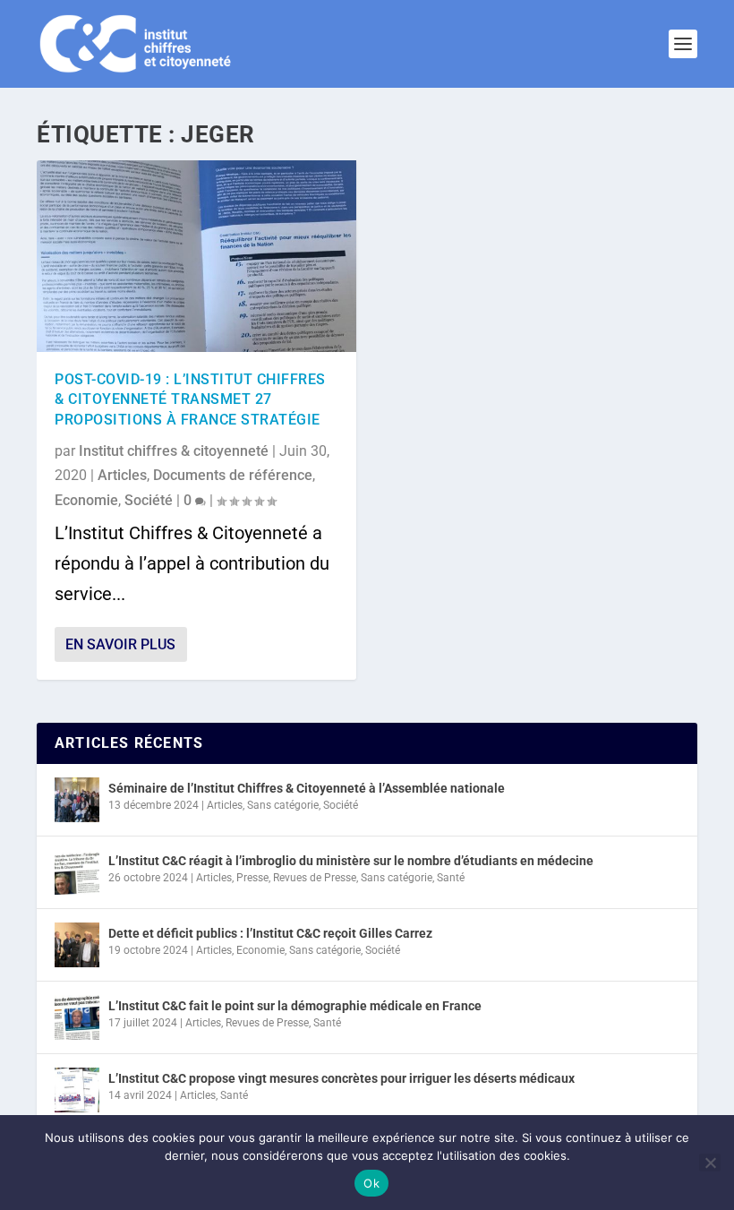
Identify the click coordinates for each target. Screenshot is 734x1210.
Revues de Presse (314, 877)
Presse (252, 877)
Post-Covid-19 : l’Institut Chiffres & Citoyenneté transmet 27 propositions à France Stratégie (190, 399)
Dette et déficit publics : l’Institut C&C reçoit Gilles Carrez (270, 933)
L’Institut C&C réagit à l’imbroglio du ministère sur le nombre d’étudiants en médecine (350, 861)
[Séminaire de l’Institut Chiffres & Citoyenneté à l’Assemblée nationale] (77, 799)
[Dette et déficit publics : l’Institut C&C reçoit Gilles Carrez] (77, 945)
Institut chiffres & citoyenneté (174, 450)
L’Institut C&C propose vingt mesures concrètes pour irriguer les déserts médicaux (341, 1078)
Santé (451, 877)
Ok (371, 1183)
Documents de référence (232, 475)
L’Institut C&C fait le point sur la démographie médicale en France (295, 1006)
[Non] (710, 1162)
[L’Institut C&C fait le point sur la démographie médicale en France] (77, 1017)
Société (148, 500)
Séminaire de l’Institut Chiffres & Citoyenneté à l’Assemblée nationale (306, 788)
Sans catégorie (283, 805)
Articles (122, 475)
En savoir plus (120, 644)
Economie (86, 500)
